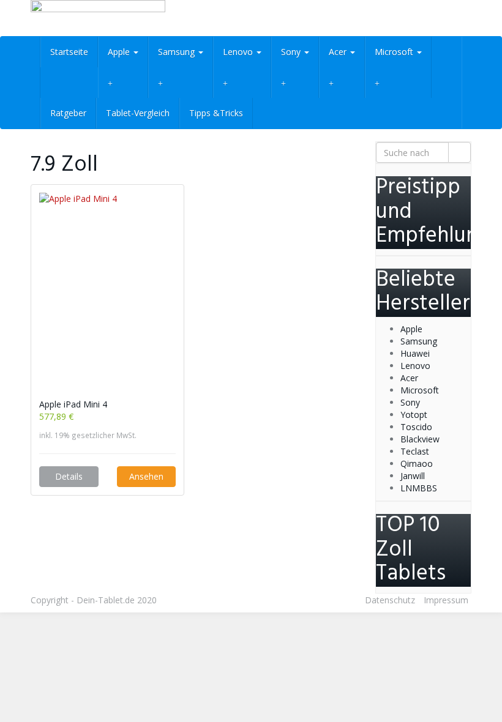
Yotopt (413, 414)
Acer (339, 52)
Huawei (415, 353)
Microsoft (395, 52)
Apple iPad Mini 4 (73, 404)
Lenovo (239, 52)
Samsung (177, 52)
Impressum (446, 600)
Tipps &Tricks (216, 113)
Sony (292, 52)
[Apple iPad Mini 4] (107, 296)
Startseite (69, 52)
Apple (120, 52)
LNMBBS (418, 488)
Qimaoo (416, 463)
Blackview (420, 439)
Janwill (412, 476)
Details (69, 476)
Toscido (416, 427)
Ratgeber (68, 113)
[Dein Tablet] (98, 18)
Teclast (414, 451)
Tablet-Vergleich (138, 113)
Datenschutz (390, 600)
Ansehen (146, 476)
